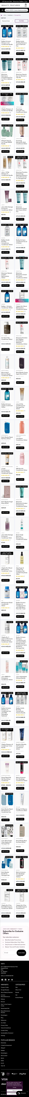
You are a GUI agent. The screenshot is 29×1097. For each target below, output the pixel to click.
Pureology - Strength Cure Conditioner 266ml (21, 110)
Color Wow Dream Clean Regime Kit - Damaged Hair (6, 842)
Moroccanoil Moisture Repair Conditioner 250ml (6, 374)
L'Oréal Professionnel (6, 1045)
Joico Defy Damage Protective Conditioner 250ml (7, 208)
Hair (16, 995)
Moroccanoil (4, 1055)
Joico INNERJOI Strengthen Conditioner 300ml (7, 678)
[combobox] (16, 10)
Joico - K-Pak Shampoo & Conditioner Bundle (7, 173)
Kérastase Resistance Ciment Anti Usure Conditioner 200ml (21, 275)
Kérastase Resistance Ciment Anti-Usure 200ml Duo (21, 209)
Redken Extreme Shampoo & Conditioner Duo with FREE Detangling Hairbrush (6, 712)
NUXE (2, 1060)
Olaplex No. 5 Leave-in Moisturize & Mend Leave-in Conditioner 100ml (7, 639)
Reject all (14, 1090)
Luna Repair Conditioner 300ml (21, 439)
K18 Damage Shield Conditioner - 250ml (6, 604)
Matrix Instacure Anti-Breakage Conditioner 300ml (21, 779)
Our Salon (3, 1022)
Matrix (2, 1058)
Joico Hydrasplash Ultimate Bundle (21, 677)
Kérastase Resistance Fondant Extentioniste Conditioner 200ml (21, 504)
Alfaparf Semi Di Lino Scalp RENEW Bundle (6, 142)
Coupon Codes (5, 987)
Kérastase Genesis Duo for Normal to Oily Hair (21, 76)
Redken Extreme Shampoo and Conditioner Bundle (7, 43)
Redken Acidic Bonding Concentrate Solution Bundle (20, 710)
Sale (16, 987)
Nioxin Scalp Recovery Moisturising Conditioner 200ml (21, 537)
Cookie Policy (4, 1030)
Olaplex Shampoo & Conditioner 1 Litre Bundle (7, 746)
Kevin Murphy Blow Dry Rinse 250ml (21, 841)
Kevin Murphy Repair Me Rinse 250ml (7, 437)
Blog (2, 1017)
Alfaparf (3, 1048)
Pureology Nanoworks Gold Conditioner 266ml (21, 142)
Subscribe (21, 952)
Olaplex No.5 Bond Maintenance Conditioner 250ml (21, 307)
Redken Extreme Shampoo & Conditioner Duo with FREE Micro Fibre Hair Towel (21, 606)
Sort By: (3, 18)
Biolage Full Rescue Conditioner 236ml (21, 809)
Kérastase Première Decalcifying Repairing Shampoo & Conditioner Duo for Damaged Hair (21, 175)
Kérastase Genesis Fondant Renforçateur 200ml (6, 275)
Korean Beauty (19, 997)
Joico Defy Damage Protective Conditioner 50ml (7, 536)
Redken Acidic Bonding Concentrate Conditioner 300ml (7, 242)
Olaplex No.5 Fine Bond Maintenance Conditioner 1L (21, 906)
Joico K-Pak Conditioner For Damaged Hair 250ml (20, 406)
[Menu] (2, 10)
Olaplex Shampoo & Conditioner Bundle (7, 109)
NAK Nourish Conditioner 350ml (21, 469)
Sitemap (3, 1035)
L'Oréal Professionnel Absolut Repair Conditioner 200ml (6, 471)
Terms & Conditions (6, 1028)
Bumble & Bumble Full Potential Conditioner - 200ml (21, 747)
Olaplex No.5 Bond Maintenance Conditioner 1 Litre (6, 569)
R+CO (2, 1063)
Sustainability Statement (7, 1033)
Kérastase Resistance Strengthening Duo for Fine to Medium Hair (6, 77)
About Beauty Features (7, 992)
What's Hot (18, 989)
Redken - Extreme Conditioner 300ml (7, 307)
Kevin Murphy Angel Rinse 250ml (7, 502)
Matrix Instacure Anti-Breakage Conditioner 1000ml (20, 874)
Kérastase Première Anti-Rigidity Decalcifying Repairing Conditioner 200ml (21, 341)
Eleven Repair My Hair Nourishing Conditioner (6, 779)
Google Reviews (5, 989)
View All (3, 1065)
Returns (3, 1001)
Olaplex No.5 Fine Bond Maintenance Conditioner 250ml (6, 906)
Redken (3, 1050)
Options (4, 788)
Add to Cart (5, 52)
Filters (21, 21)
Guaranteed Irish (5, 1008)
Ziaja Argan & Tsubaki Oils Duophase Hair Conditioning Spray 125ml (21, 571)
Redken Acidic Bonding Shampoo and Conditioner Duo (21, 44)
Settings (14, 1087)
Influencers (3, 1020)
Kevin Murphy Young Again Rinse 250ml (22, 373)
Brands (17, 992)
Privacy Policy (4, 1025)
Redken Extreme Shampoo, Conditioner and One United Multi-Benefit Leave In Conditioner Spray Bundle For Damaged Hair (21, 642)
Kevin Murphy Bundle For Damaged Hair (5, 873)
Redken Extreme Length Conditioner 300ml (7, 405)
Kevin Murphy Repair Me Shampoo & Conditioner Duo (7, 810)
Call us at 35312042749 (7, 975)
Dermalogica (4, 1015)
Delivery (3, 999)
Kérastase (3, 1042)
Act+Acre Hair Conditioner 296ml (6, 338)
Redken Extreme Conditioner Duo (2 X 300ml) (21, 241)
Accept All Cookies (14, 1093)
